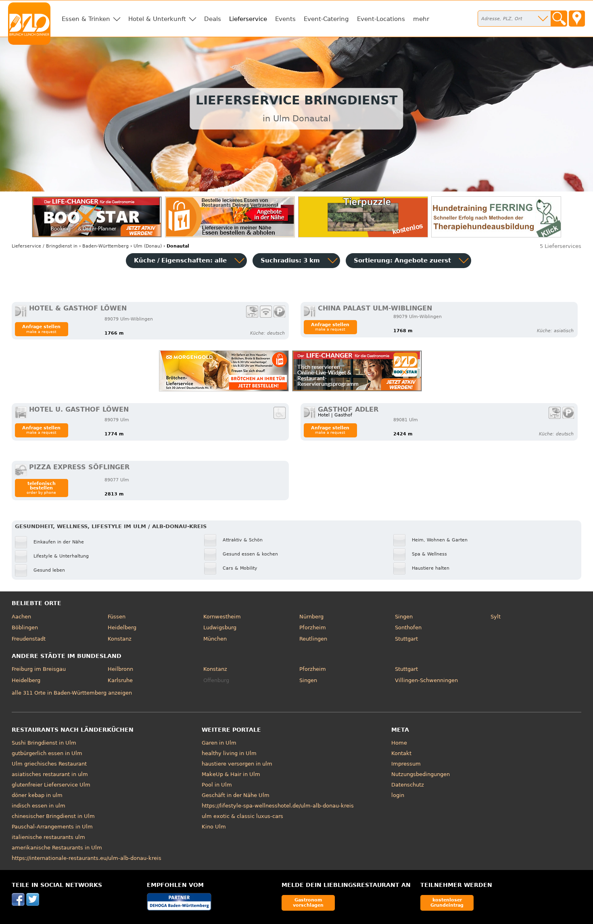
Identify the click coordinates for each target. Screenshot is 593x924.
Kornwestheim (222, 617)
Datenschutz (407, 785)
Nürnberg (311, 617)
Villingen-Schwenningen (426, 680)
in (44, 246)
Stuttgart (406, 639)
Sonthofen (408, 627)
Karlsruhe (120, 680)
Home (399, 743)
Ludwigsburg (219, 627)
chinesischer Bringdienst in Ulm (53, 816)
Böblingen (25, 627)
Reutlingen (313, 639)
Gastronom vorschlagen (308, 902)
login (397, 795)
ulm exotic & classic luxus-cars (242, 816)
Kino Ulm (214, 827)
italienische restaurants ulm (48, 837)
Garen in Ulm (219, 743)
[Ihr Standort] (577, 18)
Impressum (406, 764)
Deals (212, 19)
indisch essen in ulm (38, 806)
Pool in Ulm (217, 785)
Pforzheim (312, 627)
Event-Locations (381, 19)
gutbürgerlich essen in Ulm (47, 753)
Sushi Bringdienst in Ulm (44, 743)
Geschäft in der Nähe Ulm (235, 795)
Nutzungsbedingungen (420, 774)
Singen (404, 617)
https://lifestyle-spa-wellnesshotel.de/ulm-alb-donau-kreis (278, 806)
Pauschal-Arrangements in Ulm (52, 827)
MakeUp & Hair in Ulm (231, 774)
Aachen (21, 617)
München (215, 639)
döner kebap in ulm (37, 795)
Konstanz (120, 639)
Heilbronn (120, 669)
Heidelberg (122, 627)
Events (285, 19)
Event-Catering (326, 19)
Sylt (496, 617)
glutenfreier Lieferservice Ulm (51, 785)
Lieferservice (248, 19)
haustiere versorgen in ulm (237, 764)
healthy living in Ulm (229, 753)
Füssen (116, 617)
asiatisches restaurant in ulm (50, 774)
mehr (421, 19)
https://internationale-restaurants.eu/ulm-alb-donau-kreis (86, 858)
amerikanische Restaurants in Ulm (57, 848)
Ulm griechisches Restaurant (49, 764)
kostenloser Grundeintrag (447, 902)
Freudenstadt (29, 639)
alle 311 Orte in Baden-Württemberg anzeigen (72, 693)
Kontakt (401, 753)
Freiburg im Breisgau (39, 669)
